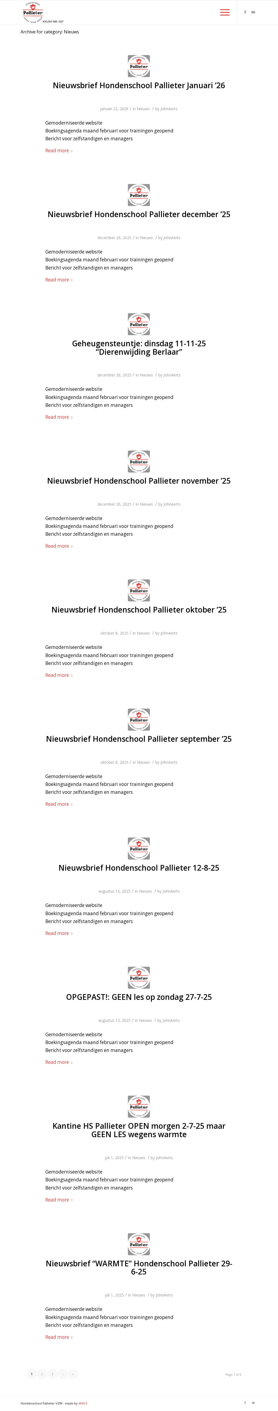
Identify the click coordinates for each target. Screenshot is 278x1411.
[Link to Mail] (253, 12)
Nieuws (143, 108)
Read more (57, 150)
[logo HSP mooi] (139, 66)
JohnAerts (169, 108)
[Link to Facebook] (245, 12)
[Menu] (223, 12)
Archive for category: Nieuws (50, 32)
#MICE (82, 1403)
